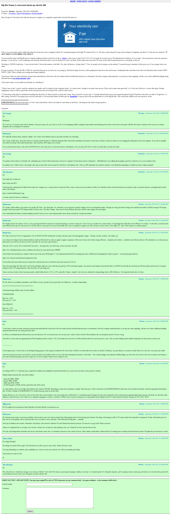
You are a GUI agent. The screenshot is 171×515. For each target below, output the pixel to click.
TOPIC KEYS (81, 1)
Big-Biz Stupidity (37, 13)
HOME (73, 1)
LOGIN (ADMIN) (94, 1)
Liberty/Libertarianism (23, 13)
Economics (12, 13)
